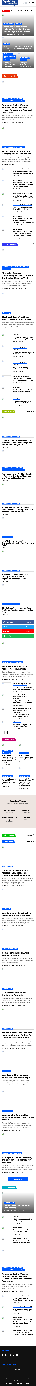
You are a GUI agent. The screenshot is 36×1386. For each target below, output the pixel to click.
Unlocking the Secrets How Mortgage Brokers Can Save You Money (18, 1117)
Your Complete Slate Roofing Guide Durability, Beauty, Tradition (23, 391)
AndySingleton (11, 34)
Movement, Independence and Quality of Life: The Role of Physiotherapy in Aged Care (15, 577)
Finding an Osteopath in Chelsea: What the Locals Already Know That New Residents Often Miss (17, 510)
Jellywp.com (18, 1380)
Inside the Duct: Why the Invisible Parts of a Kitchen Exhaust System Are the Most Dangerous (17, 443)
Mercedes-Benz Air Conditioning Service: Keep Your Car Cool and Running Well (18, 275)
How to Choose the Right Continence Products (14, 994)
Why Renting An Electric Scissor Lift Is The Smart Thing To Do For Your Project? (9, 759)
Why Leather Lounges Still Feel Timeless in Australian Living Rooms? (22, 172)
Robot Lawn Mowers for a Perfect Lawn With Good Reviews (22, 402)
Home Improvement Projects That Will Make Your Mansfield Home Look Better (23, 1231)
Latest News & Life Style (9, 56)
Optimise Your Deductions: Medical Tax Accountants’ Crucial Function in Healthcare (16, 872)
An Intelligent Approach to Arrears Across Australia (15, 667)
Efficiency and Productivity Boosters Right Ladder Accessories (22, 1220)
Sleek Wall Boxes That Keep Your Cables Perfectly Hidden (16, 318)
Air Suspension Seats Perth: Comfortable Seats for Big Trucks (23, 379)
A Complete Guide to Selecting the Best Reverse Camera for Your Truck (17, 1159)
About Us (9, 1383)
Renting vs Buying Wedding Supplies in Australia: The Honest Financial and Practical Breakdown (17, 108)
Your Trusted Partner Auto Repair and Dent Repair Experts (17, 1076)
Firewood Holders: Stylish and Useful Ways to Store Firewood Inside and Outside (23, 234)
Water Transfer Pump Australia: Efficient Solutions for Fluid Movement (23, 368)
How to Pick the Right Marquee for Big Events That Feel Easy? (23, 221)
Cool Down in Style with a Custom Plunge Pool (22, 725)
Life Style (18, 23)
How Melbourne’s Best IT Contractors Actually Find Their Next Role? (18, 543)
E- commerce (8, 54)
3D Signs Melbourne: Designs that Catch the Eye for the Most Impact (23, 353)
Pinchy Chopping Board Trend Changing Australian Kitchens (16, 152)
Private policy (18, 1383)
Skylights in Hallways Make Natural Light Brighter (22, 208)
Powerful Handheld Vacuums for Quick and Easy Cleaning (23, 338)
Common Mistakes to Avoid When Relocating (15, 954)
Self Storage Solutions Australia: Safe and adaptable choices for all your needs (22, 715)
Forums (27, 1383)
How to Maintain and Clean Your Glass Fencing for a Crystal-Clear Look (22, 1241)
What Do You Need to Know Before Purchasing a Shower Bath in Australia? (23, 197)
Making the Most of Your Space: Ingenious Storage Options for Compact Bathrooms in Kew (17, 1035)
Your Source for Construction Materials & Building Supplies (16, 914)
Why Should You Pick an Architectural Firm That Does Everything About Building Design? (26, 782)
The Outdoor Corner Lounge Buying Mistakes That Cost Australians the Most (17, 610)
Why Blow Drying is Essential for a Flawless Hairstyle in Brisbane (9, 781)
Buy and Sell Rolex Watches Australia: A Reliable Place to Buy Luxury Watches (23, 688)
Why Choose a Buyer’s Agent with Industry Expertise (26, 757)
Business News (9, 23)
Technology (6, 269)
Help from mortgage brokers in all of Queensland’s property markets (23, 185)
